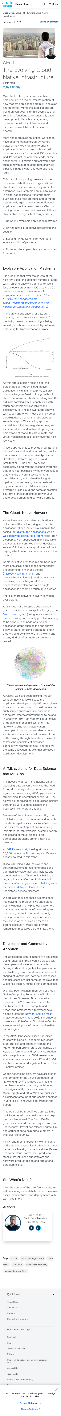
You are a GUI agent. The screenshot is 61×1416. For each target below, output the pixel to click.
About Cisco (12, 1302)
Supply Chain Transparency (20, 1379)
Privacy (10, 1354)
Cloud (18, 13)
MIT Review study (17, 849)
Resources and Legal (18, 1329)
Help (9, 1343)
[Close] (56, 1389)
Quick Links (13, 1294)
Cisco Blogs (22, 4)
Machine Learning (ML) (16, 1271)
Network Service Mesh (38, 1014)
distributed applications (31, 532)
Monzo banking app (15, 614)
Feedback (11, 1337)
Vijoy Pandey (11, 87)
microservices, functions (18, 574)
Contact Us (12, 1307)
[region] (30, 1400)
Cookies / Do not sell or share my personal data (27, 1361)
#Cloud (14, 1258)
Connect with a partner (17, 1319)
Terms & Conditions (16, 1348)
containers (17, 1264)
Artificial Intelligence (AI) (32, 1258)
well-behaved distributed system (23, 536)
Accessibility (12, 1368)
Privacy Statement (29, 1403)
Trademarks (12, 1374)
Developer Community (36, 1264)
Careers (11, 1313)
